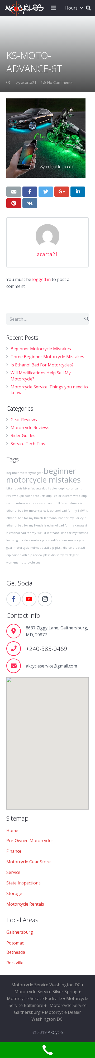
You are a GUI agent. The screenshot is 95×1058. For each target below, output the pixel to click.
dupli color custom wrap (63, 496)
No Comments (60, 82)
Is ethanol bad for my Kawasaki (65, 525)
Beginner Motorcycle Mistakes (41, 349)
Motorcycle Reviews (30, 427)
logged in (41, 279)
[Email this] (13, 192)
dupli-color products (31, 496)
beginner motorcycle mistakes (43, 475)
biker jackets (32, 488)
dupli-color (49, 488)
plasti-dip (48, 548)
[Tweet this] (46, 192)
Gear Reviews (24, 420)
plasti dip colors (66, 548)
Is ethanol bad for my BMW (66, 510)
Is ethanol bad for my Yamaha (67, 533)
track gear (72, 555)
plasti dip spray (53, 555)
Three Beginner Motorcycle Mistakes (47, 357)
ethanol (49, 503)
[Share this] (29, 192)
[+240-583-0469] (16, 648)
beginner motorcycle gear (24, 473)
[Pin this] (13, 203)
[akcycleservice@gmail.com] (16, 666)
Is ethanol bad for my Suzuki (26, 533)
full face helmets (67, 503)
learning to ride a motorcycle (26, 540)
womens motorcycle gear (24, 562)
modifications (57, 540)
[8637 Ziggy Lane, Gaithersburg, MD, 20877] (16, 631)
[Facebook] (13, 599)
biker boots (14, 488)
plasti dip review (31, 555)
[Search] (88, 8)
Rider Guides (23, 435)
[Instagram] (45, 599)
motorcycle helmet (27, 548)
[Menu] (53, 8)
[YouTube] (29, 599)
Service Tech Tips (28, 444)
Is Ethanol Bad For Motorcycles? (42, 365)
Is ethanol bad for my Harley (63, 518)
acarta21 (28, 82)
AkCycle (55, 1032)
